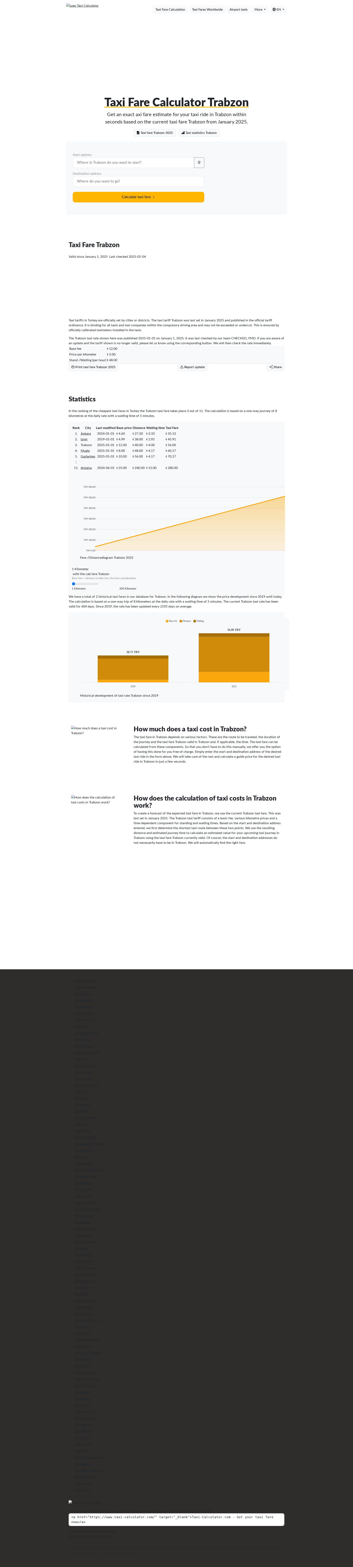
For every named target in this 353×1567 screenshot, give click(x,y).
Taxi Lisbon (82, 1222)
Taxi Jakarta (82, 1196)
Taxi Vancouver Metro (90, 1457)
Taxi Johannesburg (87, 1209)
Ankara (86, 433)
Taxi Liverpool (84, 1229)
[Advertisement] (176, 48)
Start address (82, 155)
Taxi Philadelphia (86, 1340)
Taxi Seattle (82, 1392)
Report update (194, 367)
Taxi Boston (82, 1039)
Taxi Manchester (86, 1268)
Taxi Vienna (82, 1464)
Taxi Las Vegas (84, 1215)
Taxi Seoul (81, 1398)
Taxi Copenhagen (86, 1085)
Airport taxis (239, 9)
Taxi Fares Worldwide (207, 9)
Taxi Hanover (83, 1163)
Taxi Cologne (83, 1078)
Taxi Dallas (81, 1091)
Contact (86, 1536)
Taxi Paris (81, 1326)
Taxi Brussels (83, 1046)
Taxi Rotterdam (85, 1372)
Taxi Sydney (82, 1424)
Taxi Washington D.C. (89, 1470)
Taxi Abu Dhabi (85, 980)
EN (279, 9)
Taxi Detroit (82, 1104)
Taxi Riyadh (82, 1359)
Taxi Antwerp (83, 1006)
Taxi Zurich (82, 1490)
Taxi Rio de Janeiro (87, 1353)
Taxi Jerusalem (84, 1202)
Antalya (86, 468)
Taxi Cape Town (85, 1065)
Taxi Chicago (83, 1072)
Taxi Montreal (84, 1300)
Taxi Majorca (83, 1261)
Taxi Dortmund (85, 1117)
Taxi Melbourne (85, 1274)
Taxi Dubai (81, 1124)
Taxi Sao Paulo (84, 1385)
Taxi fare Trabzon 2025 (156, 132)
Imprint (74, 1536)
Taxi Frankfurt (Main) (89, 1144)
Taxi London (82, 1235)
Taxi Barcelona (84, 1020)
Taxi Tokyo (81, 1437)
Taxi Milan (81, 1294)
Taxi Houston (83, 1183)
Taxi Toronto (83, 1444)
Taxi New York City (87, 1320)
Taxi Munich (83, 1313)
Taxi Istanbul (83, 1189)
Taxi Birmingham (86, 1033)
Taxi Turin (81, 1451)
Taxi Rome (81, 1366)
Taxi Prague (82, 1346)
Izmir (84, 439)
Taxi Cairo (81, 1059)
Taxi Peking (82, 1333)
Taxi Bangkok (83, 1013)
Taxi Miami (82, 1287)
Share (277, 367)
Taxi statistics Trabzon (201, 132)
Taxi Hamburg (84, 1150)
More (259, 9)
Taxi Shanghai (84, 1411)
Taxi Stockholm (85, 1418)
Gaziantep (88, 456)
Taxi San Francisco (87, 1379)
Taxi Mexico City (86, 1281)
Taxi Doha (81, 1111)
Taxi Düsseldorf (85, 1137)
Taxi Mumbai (83, 1307)
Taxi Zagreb (82, 1483)
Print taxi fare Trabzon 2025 (95, 367)
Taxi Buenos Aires (86, 1052)
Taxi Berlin (81, 1026)
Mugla (85, 450)
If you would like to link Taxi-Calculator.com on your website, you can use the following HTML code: (140, 1511)
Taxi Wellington (85, 1477)
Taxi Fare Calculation (170, 9)
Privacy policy (102, 1536)
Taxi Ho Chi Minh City (90, 1170)
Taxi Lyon (80, 1248)
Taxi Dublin (82, 1131)
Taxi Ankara (82, 993)
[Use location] (199, 162)
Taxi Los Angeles (85, 1242)
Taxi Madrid (82, 1255)
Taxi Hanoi (81, 1157)
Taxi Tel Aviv (82, 1431)
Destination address (87, 173)
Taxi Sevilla (82, 1405)
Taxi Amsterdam (85, 987)
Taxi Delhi (81, 1098)
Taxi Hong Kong (85, 1176)
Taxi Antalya (83, 1000)
